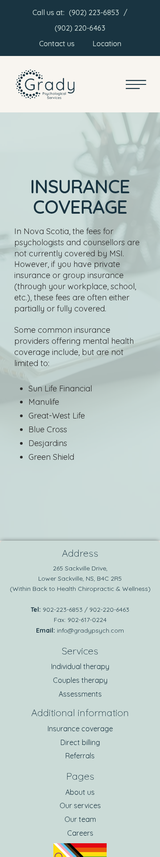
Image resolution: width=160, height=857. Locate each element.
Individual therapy (80, 666)
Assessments (80, 694)
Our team (80, 819)
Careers (80, 833)
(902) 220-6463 (80, 28)
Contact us (57, 43)
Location (106, 43)
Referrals (80, 755)
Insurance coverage (80, 728)
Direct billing (80, 742)
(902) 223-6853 (94, 12)
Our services (80, 805)
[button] (135, 819)
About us (80, 792)
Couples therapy (80, 680)
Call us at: (48, 12)
